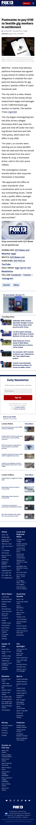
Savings (4, 735)
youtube (6, 800)
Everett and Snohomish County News (20, 556)
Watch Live (26, 3)
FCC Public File (6, 573)
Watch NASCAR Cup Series (7, 764)
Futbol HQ (19, 713)
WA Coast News (21, 572)
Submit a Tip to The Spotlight (21, 670)
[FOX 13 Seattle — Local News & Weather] (7, 3)
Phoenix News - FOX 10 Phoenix (21, 588)
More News (7, 594)
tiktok (18, 800)
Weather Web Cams (6, 680)
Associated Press (17, 31)
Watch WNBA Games (6, 785)
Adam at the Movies (20, 613)
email (29, 800)
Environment (6, 625)
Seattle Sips (5, 661)
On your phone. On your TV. (14, 295)
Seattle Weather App (7, 687)
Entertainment (6, 609)
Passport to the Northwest (7, 664)
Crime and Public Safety (21, 661)
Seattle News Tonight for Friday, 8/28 (12, 479)
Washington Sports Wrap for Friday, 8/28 (11, 488)
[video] (29, 480)
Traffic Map (5, 683)
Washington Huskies (20, 696)
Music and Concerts (5, 615)
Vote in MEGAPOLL (20, 607)
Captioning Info (7, 570)
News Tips (5, 535)
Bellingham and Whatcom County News (22, 568)
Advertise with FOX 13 (6, 567)
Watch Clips (5, 649)
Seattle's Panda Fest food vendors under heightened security (12, 455)
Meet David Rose (22, 658)
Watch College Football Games (7, 756)
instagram (10, 800)
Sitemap (4, 639)
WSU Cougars (20, 700)
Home (4, 532)
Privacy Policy (20, 407)
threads (21, 800)
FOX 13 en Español (5, 631)
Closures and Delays (6, 693)
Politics (4, 604)
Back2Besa (20, 635)
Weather (5, 676)
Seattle (25, 31)
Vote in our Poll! (9, 417)
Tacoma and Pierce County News (20, 550)
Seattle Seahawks (22, 679)
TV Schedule (6, 550)
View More (29, 424)
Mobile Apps (6, 537)
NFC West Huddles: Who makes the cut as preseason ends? (11, 515)
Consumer (5, 618)
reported (12, 112)
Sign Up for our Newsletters (6, 540)
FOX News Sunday (5, 635)
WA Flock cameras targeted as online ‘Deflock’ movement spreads (11, 446)
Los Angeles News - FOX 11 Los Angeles (21, 582)
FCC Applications (7, 578)
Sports (19, 676)
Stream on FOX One (6, 746)
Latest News (7, 423)
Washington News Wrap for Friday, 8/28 (10, 497)
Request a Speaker (5, 563)
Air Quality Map (7, 697)
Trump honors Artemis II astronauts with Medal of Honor (12, 506)
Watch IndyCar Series (6, 768)
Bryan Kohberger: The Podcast (22, 739)
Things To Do (20, 617)
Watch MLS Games (5, 789)
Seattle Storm (20, 688)
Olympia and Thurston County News (21, 562)
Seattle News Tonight (20, 540)
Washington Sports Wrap (20, 703)
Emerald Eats (6, 658)
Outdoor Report (21, 628)
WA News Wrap (7, 599)
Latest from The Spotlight (21, 650)
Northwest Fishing (19, 716)
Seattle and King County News (21, 545)
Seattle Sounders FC (21, 685)
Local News (5, 597)
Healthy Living (6, 623)
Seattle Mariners (21, 681)
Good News (5, 628)
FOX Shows (5, 553)
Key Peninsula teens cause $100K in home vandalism (12, 428)
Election (4, 606)
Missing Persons (21, 664)
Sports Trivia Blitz (22, 711)
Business (4, 730)
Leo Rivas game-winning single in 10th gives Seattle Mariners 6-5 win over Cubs (23, 334)
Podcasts (20, 722)
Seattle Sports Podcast (21, 730)
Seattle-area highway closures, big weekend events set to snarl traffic (12, 464)
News (16, 285)
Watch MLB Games (5, 760)
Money (5, 722)
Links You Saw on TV (7, 547)
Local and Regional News (20, 534)
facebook (14, 800)
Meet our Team (7, 544)
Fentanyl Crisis (21, 667)
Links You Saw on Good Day (22, 632)
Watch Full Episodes (19, 654)
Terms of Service (19, 409)
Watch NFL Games (5, 751)
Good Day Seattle (20, 595)
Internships (5, 560)
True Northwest (21, 619)
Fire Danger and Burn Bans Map (7, 702)
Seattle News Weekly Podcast (21, 726)
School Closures (21, 626)
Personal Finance (7, 725)
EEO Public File (6, 575)
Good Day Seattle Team (22, 602)
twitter (25, 800)
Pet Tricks (19, 610)
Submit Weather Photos (21, 622)
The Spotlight (20, 645)
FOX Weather (6, 710)
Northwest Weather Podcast (22, 735)
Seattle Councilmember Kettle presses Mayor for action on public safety (22, 365)
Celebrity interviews (5, 668)
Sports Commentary (20, 707)
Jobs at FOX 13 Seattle (6, 556)
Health (4, 620)
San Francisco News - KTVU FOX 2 (20, 576)
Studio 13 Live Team (6, 652)
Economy (5, 733)
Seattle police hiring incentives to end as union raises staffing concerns (12, 437)
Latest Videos (8, 475)
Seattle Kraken (21, 691)
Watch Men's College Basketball (6, 773)
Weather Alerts (6, 690)
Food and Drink (7, 611)
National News (6, 602)
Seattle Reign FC (21, 693)
